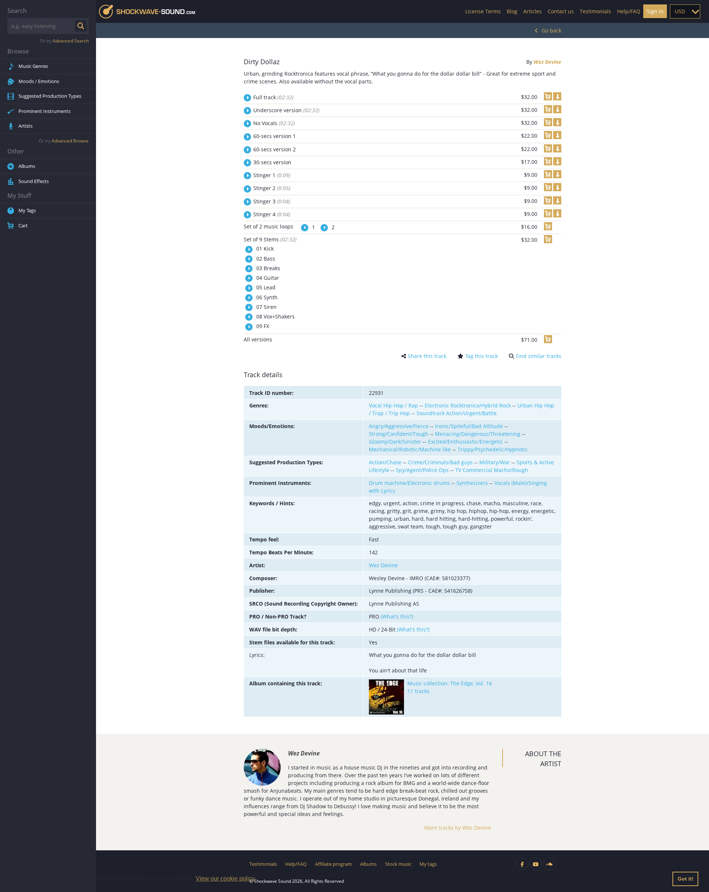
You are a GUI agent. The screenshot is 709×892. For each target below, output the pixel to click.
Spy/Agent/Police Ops (422, 469)
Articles (532, 11)
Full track (273, 97)
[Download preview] (557, 96)
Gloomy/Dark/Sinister (395, 441)
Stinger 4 (271, 214)
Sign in (655, 11)
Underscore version (286, 110)
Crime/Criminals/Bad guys (440, 462)
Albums (26, 166)
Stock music (398, 864)
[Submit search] (81, 26)
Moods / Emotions (38, 81)
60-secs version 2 (274, 149)
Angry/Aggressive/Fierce (398, 426)
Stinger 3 (271, 201)
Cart (23, 225)
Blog (512, 11)
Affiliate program (333, 864)
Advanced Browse (70, 141)
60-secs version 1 (274, 136)
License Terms (483, 11)
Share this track (427, 355)
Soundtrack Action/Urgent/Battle (457, 413)
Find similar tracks (538, 355)
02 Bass (265, 258)
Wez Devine (547, 61)
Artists (25, 126)
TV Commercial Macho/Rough (491, 469)
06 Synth (266, 297)
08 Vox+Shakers (275, 316)
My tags (428, 864)
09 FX (262, 326)
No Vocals (274, 123)
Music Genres (33, 66)
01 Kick (264, 248)
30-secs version (272, 162)
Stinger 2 (271, 188)
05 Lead (265, 287)
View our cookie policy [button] (225, 878)
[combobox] (685, 11)
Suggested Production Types (49, 96)
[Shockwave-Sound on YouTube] (536, 864)
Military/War (494, 462)
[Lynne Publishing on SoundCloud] (549, 864)
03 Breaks (267, 268)
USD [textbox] (680, 11)
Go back (551, 30)
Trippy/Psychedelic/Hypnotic (493, 449)
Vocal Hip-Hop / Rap (393, 405)
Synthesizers (472, 482)
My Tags (27, 210)
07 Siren (266, 306)
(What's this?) (397, 616)
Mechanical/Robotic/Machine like (410, 449)
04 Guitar (267, 277)
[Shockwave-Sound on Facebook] (522, 864)
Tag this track (481, 355)
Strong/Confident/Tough (398, 433)
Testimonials (595, 11)
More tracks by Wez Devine (457, 827)
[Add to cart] (548, 96)
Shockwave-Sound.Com (147, 11)
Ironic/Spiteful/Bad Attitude (469, 426)
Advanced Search (71, 41)
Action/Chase (385, 462)
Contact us (561, 11)
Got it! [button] (685, 879)
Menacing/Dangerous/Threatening (477, 433)
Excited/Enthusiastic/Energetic (465, 441)
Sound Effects (33, 181)
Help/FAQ (628, 11)
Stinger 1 (271, 175)
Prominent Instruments (44, 111)
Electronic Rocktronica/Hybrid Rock (468, 405)
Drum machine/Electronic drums (409, 482)
